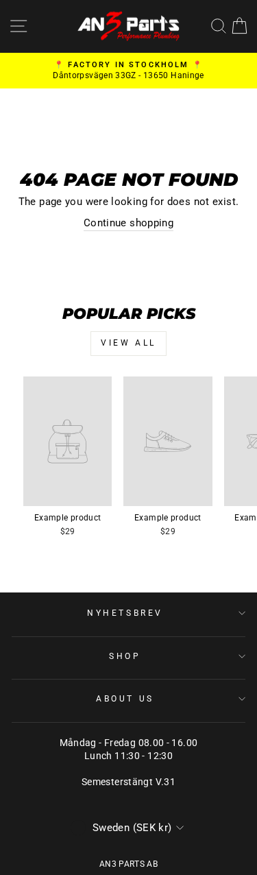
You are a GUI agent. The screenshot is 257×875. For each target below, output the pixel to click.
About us (125, 699)
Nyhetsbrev (124, 613)
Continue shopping (128, 223)
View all (128, 343)
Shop (124, 656)
